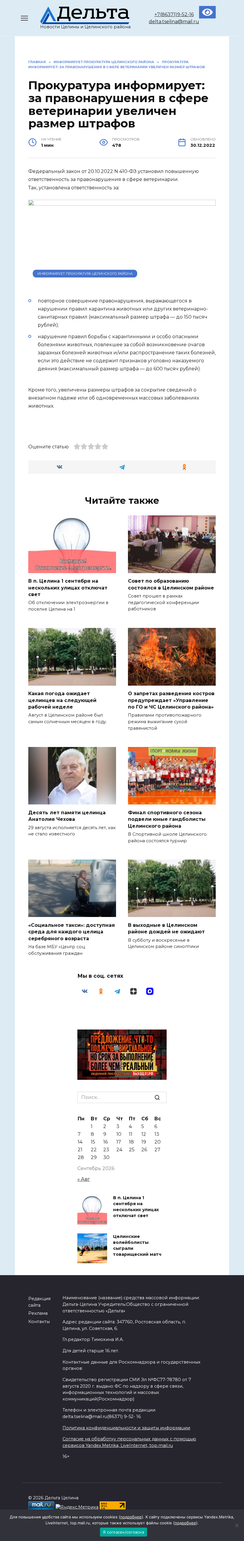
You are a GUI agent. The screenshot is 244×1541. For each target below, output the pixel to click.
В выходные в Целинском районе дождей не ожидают (166, 928)
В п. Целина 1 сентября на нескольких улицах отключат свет (67, 587)
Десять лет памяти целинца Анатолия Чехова (67, 816)
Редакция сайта (39, 1302)
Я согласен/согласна (123, 1532)
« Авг (83, 1179)
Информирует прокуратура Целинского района (85, 274)
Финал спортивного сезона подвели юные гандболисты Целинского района (167, 819)
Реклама (38, 1313)
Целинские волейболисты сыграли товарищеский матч (137, 1245)
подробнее (131, 1517)
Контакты (39, 1321)
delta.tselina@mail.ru (174, 21)
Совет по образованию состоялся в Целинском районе (171, 584)
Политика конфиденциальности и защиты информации (126, 1428)
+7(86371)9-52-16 (174, 14)
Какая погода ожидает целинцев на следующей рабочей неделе (62, 700)
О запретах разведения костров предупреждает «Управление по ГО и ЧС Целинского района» (171, 700)
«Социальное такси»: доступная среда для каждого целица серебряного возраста (71, 931)
